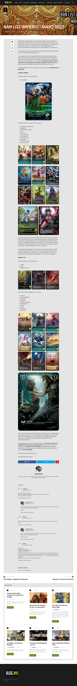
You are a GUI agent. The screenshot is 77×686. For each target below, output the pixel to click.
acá (37, 52)
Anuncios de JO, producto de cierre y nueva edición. (38, 606)
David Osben (33, 647)
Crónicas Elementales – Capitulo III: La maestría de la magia (15, 595)
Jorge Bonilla (7, 31)
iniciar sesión (23, 570)
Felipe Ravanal (56, 609)
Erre (32, 609)
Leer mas (10, 607)
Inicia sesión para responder (24, 498)
